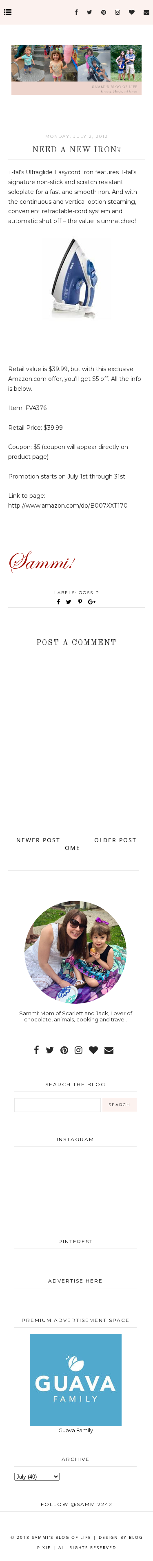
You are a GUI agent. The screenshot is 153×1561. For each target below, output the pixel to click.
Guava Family (75, 1430)
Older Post (115, 840)
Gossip (89, 592)
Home (74, 844)
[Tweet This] (70, 602)
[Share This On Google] (92, 602)
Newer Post (38, 840)
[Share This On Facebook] (58, 602)
